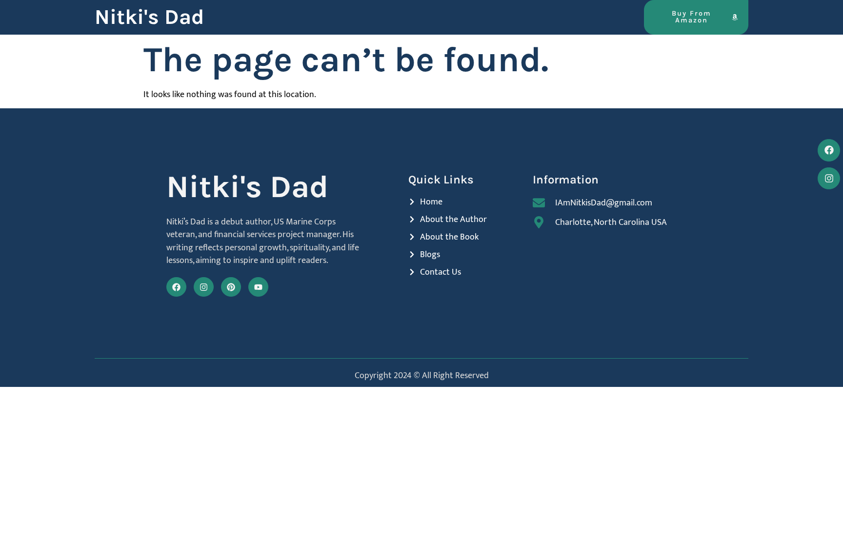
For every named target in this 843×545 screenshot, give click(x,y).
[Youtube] (258, 287)
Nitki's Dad (149, 17)
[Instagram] (204, 287)
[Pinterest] (231, 287)
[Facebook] (176, 287)
